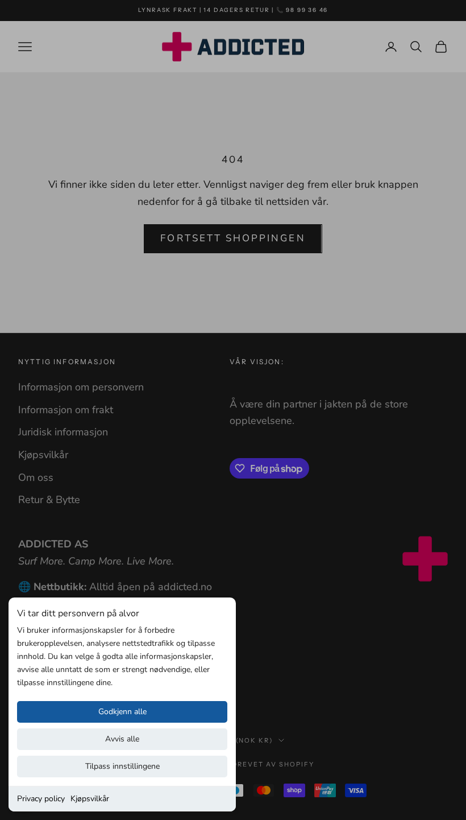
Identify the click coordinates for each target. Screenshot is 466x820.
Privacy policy (41, 798)
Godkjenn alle (122, 711)
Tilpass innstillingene (122, 766)
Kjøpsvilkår (89, 798)
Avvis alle (122, 739)
